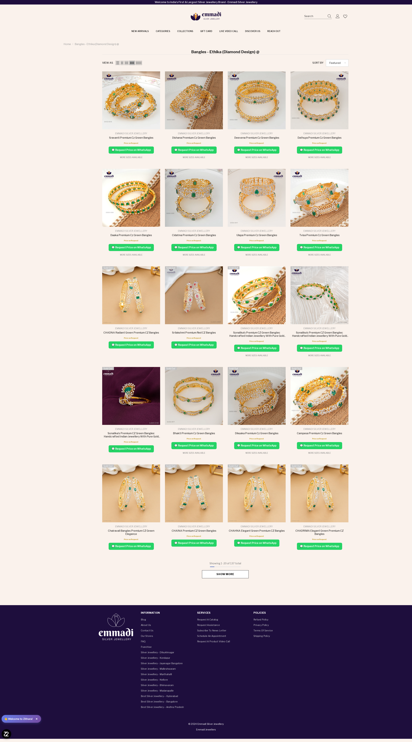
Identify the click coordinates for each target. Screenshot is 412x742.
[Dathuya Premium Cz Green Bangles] (319, 100)
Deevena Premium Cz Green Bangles (256, 137)
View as (107, 62)
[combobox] (315, 16)
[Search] (318, 16)
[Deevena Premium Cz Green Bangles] (257, 100)
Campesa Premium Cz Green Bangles (319, 433)
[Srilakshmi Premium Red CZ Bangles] (194, 295)
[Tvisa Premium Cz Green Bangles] (319, 198)
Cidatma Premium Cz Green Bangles (194, 235)
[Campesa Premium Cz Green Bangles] (319, 396)
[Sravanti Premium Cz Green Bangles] (131, 100)
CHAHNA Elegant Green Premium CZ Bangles (257, 530)
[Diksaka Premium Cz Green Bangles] (257, 396)
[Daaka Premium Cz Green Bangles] (131, 198)
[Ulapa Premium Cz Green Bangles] (257, 198)
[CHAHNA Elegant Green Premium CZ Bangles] (257, 493)
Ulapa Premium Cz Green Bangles (256, 235)
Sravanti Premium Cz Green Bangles (131, 137)
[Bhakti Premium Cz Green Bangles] (194, 396)
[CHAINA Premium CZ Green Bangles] (194, 493)
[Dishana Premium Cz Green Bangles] (194, 100)
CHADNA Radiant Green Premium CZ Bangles (131, 332)
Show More (225, 574)
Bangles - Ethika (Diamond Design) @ (97, 44)
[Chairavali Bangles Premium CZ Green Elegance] (131, 493)
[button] (118, 63)
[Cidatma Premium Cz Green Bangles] (194, 198)
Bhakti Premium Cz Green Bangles (194, 433)
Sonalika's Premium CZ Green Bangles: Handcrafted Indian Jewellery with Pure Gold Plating (256, 334)
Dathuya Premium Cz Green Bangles (320, 137)
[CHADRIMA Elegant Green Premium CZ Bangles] (319, 493)
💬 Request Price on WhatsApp (131, 149)
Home (67, 44)
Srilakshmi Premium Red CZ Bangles (194, 332)
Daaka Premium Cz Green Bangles (131, 235)
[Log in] (338, 16)
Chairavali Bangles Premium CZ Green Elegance (131, 532)
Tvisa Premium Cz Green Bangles (319, 235)
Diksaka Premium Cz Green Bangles (256, 433)
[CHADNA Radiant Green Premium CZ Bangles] (131, 295)
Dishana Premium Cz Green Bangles (194, 137)
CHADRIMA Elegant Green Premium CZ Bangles (319, 532)
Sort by (317, 62)
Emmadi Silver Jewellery (131, 133)
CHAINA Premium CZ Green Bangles (194, 530)
